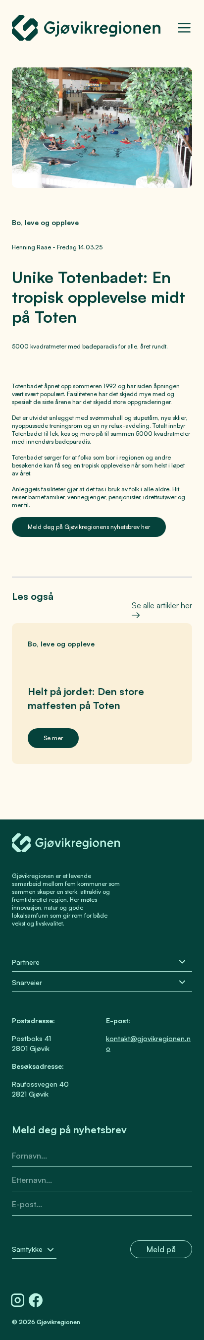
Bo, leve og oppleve (45, 222)
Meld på (161, 1249)
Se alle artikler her (162, 603)
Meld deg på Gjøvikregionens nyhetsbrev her (89, 526)
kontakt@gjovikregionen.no (148, 1043)
